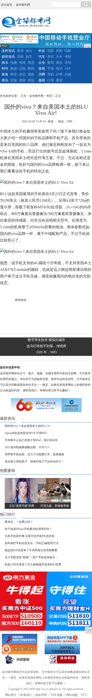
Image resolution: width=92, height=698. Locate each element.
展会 (59, 62)
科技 (41, 51)
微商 (41, 80)
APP (68, 68)
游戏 (41, 68)
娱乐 (5, 62)
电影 (68, 51)
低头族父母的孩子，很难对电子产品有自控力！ (34, 461)
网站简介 (11, 695)
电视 (22, 62)
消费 (41, 74)
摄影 (31, 74)
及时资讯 (8, 51)
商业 (13, 74)
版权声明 (41, 695)
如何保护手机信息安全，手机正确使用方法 (32, 543)
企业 (41, 62)
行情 (59, 74)
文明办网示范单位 (22, 649)
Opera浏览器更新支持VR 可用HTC (26, 433)
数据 (13, 68)
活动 (68, 62)
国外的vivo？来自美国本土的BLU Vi (27, 426)
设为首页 (6, 4)
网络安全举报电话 (65, 639)
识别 (22, 68)
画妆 (31, 80)
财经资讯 (8, 56)
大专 (59, 56)
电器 (31, 62)
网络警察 (23, 659)
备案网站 (66, 659)
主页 (23, 96)
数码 (31, 68)
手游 (50, 68)
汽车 (41, 56)
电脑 (13, 62)
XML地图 (56, 695)
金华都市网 (23, 4)
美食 (5, 74)
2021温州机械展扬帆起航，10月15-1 (27, 447)
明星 (50, 51)
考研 (68, 56)
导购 (20, 56)
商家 (22, 80)
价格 (68, 74)
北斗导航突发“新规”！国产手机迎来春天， (31, 557)
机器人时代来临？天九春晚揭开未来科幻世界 (33, 564)
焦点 (29, 51)
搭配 (59, 51)
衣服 (13, 80)
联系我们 (26, 695)
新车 (29, 56)
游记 (22, 74)
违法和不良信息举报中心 (22, 639)
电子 (59, 68)
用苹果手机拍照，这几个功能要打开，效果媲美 (34, 454)
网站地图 (72, 695)
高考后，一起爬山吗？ (19, 522)
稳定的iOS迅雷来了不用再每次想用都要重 (31, 550)
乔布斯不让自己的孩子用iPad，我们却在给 (31, 440)
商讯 (5, 80)
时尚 (5, 68)
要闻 (20, 51)
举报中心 (65, 649)
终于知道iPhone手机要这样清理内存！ (28, 529)
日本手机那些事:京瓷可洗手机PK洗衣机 (29, 536)
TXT (83, 695)
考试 (50, 56)
